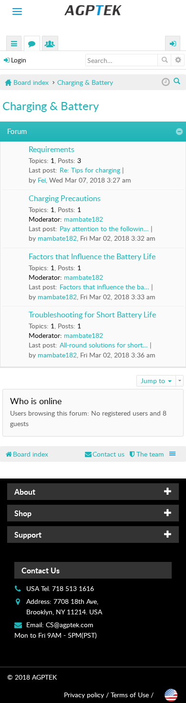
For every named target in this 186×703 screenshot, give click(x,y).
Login (18, 59)
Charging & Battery (50, 105)
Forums (34, 45)
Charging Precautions (65, 199)
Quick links (14, 45)
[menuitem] (146, 453)
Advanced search (177, 60)
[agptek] (93, 10)
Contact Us (40, 570)
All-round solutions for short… (104, 344)
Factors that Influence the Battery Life (92, 257)
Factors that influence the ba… (104, 286)
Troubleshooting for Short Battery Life (92, 315)
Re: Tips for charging (90, 169)
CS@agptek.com (69, 624)
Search (164, 60)
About (24, 491)
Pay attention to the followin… (104, 228)
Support (27, 534)
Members (52, 45)
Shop (22, 513)
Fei (42, 179)
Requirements (51, 149)
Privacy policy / (86, 694)
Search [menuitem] (177, 82)
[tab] (93, 491)
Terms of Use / (132, 694)
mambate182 (83, 219)
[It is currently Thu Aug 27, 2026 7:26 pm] (166, 82)
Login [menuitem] (173, 45)
